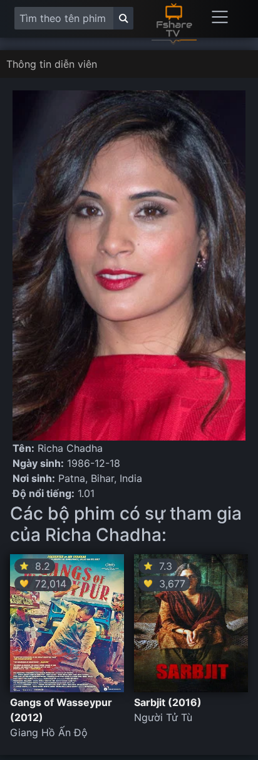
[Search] (123, 18)
